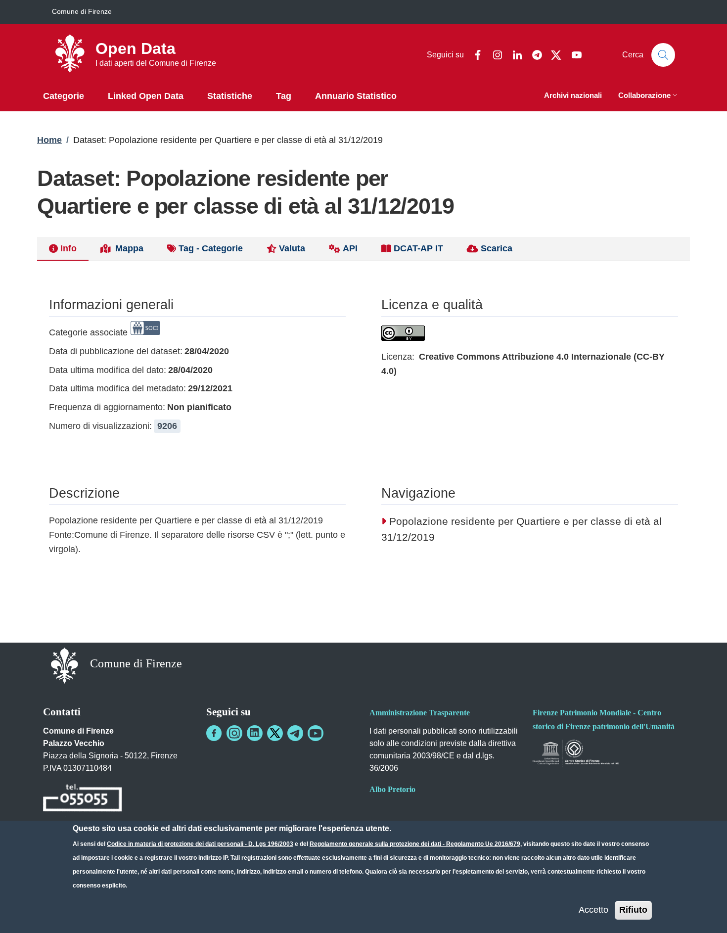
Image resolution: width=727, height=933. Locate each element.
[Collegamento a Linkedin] (255, 733)
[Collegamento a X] (275, 733)
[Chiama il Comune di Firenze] (82, 799)
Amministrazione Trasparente (419, 712)
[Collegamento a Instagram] (234, 733)
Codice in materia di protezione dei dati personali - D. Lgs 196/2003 (200, 843)
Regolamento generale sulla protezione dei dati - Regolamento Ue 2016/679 (415, 843)
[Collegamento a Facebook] (214, 733)
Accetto (593, 910)
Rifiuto (633, 910)
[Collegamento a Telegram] (295, 733)
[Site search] (663, 55)
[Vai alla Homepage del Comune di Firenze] (64, 664)
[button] (649, 96)
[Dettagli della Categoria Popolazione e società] (145, 332)
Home (49, 140)
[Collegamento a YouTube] (315, 733)
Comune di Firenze (82, 11)
